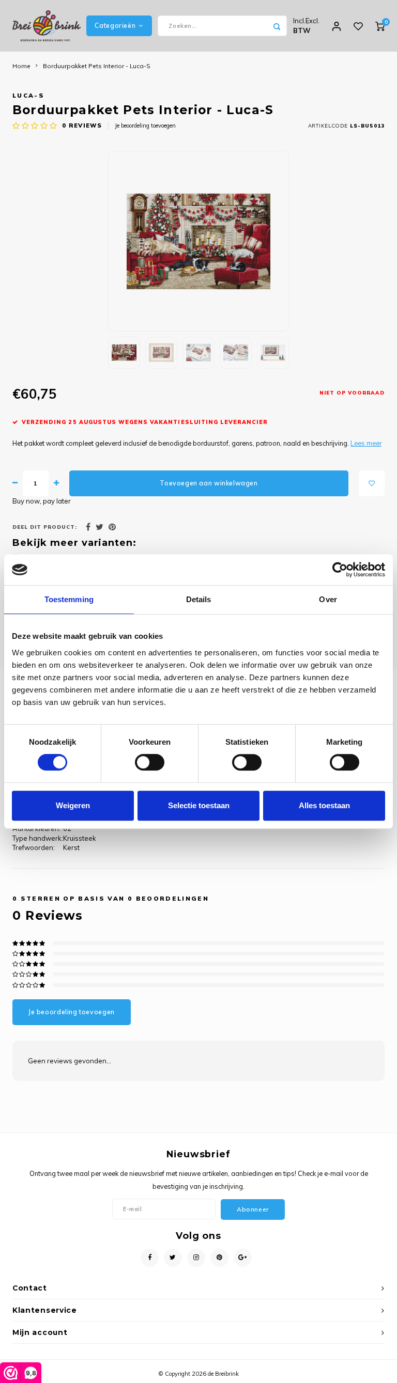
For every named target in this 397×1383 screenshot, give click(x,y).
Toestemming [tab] (69, 599)
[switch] (149, 762)
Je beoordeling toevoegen (145, 125)
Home (21, 66)
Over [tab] (328, 599)
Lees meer (365, 443)
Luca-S (28, 95)
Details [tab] (198, 599)
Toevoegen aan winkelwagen (208, 483)
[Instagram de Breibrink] (196, 1258)
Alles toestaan (324, 805)
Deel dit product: (44, 527)
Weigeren (73, 805)
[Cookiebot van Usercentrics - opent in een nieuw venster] (340, 569)
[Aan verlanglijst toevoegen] (372, 483)
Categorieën (115, 25)
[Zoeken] (276, 25)
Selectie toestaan (199, 805)
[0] (380, 26)
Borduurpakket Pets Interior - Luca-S (96, 66)
